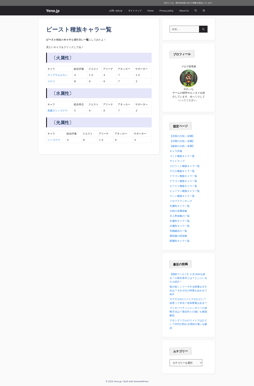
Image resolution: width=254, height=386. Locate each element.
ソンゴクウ (53, 139)
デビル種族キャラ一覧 (182, 171)
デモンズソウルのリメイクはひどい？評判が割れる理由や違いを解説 (188, 324)
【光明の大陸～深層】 (182, 136)
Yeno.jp (53, 10)
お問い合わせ (115, 10)
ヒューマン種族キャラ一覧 (185, 191)
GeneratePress (141, 381)
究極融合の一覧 (178, 230)
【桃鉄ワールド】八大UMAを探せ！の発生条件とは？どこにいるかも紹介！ (188, 277)
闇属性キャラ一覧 (180, 240)
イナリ (51, 81)
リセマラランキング (181, 201)
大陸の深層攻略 (178, 211)
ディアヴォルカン (57, 75)
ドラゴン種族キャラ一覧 (183, 176)
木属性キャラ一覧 (180, 221)
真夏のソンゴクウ (57, 110)
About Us (184, 10)
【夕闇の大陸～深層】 (182, 141)
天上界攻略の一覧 (180, 216)
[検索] (203, 29)
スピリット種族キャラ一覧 (185, 166)
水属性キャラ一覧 (180, 225)
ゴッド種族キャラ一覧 (182, 156)
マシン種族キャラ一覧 (182, 196)
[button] (196, 10)
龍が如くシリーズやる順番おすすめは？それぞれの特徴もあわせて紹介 (188, 290)
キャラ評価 (176, 151)
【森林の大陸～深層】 (182, 146)
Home (150, 10)
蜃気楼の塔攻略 (178, 235)
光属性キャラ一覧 (180, 206)
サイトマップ (135, 10)
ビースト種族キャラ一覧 (183, 186)
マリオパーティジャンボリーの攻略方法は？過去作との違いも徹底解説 (188, 311)
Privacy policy (166, 10)
